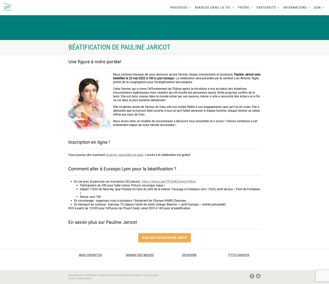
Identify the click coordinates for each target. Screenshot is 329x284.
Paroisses (179, 7)
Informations (295, 7)
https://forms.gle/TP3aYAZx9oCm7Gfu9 (168, 181)
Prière (243, 7)
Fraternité (266, 7)
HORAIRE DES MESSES (140, 255)
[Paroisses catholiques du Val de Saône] (55, 7)
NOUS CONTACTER (90, 255)
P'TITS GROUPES (238, 255)
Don (317, 7)
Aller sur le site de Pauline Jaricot (164, 237)
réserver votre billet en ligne (124, 155)
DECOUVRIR (189, 255)
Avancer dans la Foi (213, 7)
